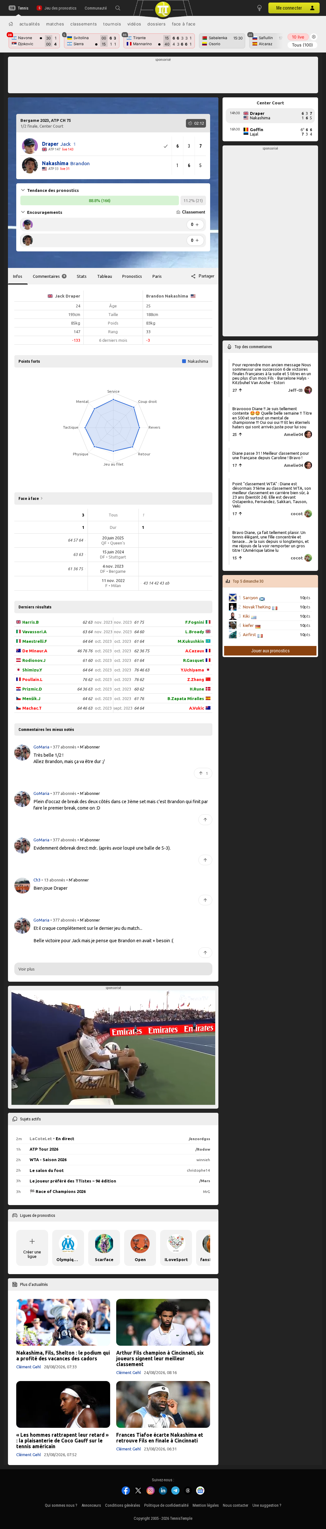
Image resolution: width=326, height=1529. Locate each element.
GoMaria (41, 747)
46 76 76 (84, 651)
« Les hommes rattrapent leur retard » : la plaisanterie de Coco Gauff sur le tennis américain (62, 1440)
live (298, 36)
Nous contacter (235, 1505)
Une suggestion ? (266, 1505)
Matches (55, 23)
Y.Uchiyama (192, 670)
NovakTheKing (257, 607)
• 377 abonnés (63, 747)
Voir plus (26, 969)
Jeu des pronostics (60, 8)
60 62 (139, 689)
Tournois (112, 23)
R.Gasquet (193, 660)
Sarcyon (250, 597)
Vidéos (134, 23)
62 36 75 (141, 651)
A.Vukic (196, 708)
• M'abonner (88, 747)
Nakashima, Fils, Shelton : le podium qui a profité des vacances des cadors (63, 1355)
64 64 (87, 641)
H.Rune (197, 689)
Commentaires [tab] (49, 276)
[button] (118, 8)
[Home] (11, 24)
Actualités (29, 23)
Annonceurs (91, 1505)
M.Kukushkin (191, 641)
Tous (302, 44)
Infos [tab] (17, 276)
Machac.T (32, 708)
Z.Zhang (195, 679)
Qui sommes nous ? (61, 1505)
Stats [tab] (82, 276)
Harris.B (30, 622)
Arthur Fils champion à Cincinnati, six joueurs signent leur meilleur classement (160, 1358)
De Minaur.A (34, 651)
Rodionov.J (34, 660)
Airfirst (249, 634)
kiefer (248, 625)
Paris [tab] (157, 276)
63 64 (87, 631)
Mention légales (206, 1505)
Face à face (184, 23)
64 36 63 (84, 689)
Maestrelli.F (34, 641)
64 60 (139, 631)
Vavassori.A (34, 631)
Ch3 (37, 879)
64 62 (87, 698)
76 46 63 (141, 670)
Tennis (23, 8)
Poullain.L (32, 679)
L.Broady (194, 631)
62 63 (87, 622)
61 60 (87, 660)
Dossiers (156, 23)
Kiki (246, 616)
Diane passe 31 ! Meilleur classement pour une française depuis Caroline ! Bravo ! (270, 455)
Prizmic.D (32, 689)
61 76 (139, 698)
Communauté (96, 8)
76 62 (87, 679)
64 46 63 (84, 708)
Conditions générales (122, 1505)
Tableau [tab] (104, 276)
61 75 (139, 622)
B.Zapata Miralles (185, 698)
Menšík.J (31, 698)
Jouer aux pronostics (270, 650)
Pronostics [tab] (132, 276)
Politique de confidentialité (166, 1505)
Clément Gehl (28, 1366)
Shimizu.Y (32, 670)
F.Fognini (194, 622)
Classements (83, 23)
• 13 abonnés (53, 879)
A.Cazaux (194, 651)
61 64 (139, 641)
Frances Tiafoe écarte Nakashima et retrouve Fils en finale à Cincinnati (159, 1437)
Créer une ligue (32, 1254)
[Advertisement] (163, 76)
